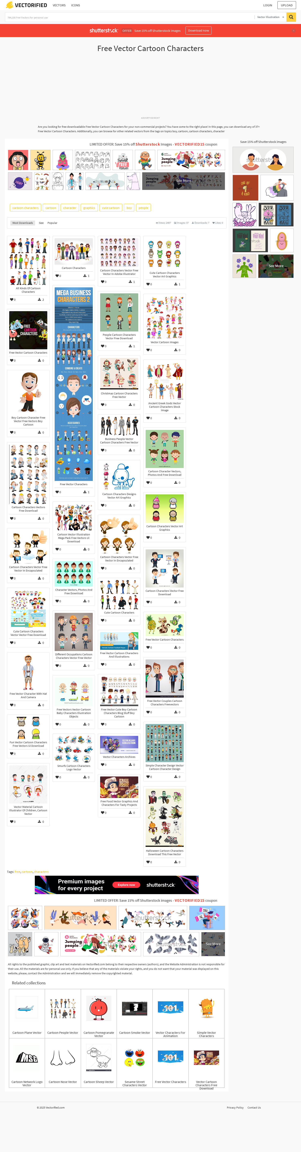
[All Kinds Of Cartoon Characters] (28, 261)
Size (41, 223)
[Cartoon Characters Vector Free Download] (165, 568)
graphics (89, 208)
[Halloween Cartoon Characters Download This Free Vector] (165, 818)
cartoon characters (25, 208)
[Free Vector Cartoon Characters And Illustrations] (119, 641)
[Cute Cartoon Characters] (119, 594)
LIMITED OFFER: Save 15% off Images (131, 144)
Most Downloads (22, 223)
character (69, 208)
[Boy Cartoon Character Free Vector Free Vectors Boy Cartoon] (28, 393)
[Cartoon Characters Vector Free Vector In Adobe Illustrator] (119, 252)
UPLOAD (287, 5)
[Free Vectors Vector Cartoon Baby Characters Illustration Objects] (74, 691)
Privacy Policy (235, 1107)
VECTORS (59, 5)
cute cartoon (111, 208)
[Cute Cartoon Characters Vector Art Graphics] (165, 254)
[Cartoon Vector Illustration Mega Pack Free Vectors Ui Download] (74, 517)
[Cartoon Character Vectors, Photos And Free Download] (165, 449)
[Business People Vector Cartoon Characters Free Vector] (119, 426)
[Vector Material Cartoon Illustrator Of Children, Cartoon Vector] (28, 784)
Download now (198, 30)
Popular (52, 223)
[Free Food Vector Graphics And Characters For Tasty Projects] (119, 787)
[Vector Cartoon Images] (165, 317)
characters (41, 872)
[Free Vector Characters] (74, 384)
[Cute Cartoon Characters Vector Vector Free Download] (28, 609)
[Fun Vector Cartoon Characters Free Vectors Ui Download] (28, 728)
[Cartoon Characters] (74, 251)
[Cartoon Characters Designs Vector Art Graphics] (119, 476)
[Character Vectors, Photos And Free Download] (74, 573)
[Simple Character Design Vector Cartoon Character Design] (165, 743)
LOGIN (267, 5)
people (143, 208)
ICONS (75, 5)
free (17, 872)
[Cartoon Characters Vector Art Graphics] (165, 508)
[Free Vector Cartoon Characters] (28, 330)
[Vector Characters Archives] (119, 745)
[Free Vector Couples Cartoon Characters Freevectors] (165, 678)
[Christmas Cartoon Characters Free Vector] (119, 374)
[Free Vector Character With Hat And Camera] (28, 672)
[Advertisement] (150, 86)
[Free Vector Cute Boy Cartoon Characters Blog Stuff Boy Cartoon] (119, 691)
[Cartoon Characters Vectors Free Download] (28, 474)
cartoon (50, 208)
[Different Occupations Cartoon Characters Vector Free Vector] (74, 632)
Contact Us (254, 1107)
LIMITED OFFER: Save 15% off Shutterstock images (133, 900)
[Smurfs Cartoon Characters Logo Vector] (74, 749)
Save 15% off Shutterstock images (263, 142)
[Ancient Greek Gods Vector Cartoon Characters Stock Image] (165, 381)
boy (129, 208)
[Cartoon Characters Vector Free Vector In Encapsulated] (119, 535)
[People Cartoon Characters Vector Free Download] (119, 312)
